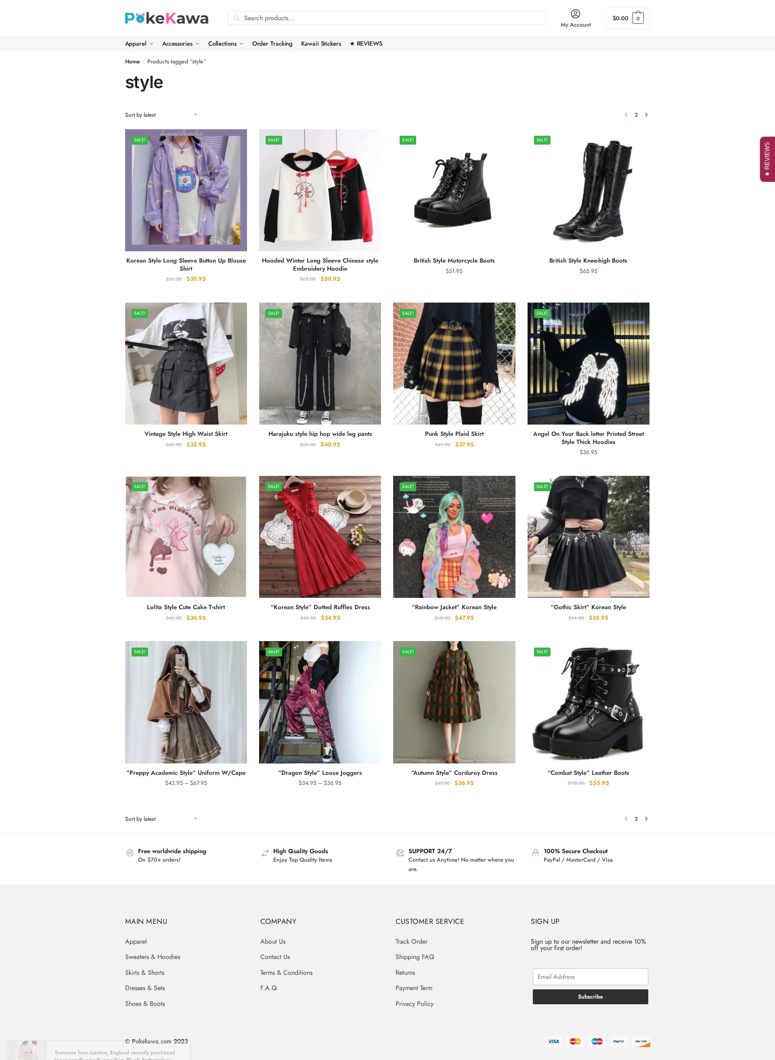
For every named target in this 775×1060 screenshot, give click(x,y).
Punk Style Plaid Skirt (454, 434)
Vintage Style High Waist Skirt (186, 434)
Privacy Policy (415, 1003)
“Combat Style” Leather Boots (588, 773)
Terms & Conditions (286, 972)
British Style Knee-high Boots (588, 261)
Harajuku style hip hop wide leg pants (320, 434)
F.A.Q (268, 988)
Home (132, 61)
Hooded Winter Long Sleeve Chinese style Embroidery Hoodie (320, 265)
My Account (576, 25)
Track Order (411, 941)
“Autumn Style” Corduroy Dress (454, 773)
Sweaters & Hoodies (152, 956)
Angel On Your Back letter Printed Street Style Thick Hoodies (588, 438)
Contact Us (275, 956)
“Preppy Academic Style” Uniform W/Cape (185, 773)
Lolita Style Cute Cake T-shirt (186, 608)
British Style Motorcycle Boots (454, 261)
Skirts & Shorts (144, 972)
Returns (405, 972)
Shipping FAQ (415, 956)
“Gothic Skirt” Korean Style (588, 608)
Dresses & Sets (145, 988)
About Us (272, 941)
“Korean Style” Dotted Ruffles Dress (320, 608)
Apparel (136, 941)
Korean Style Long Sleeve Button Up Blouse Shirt (186, 265)
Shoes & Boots (145, 1003)
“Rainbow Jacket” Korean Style (454, 608)
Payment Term (414, 988)
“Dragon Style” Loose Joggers (320, 773)
